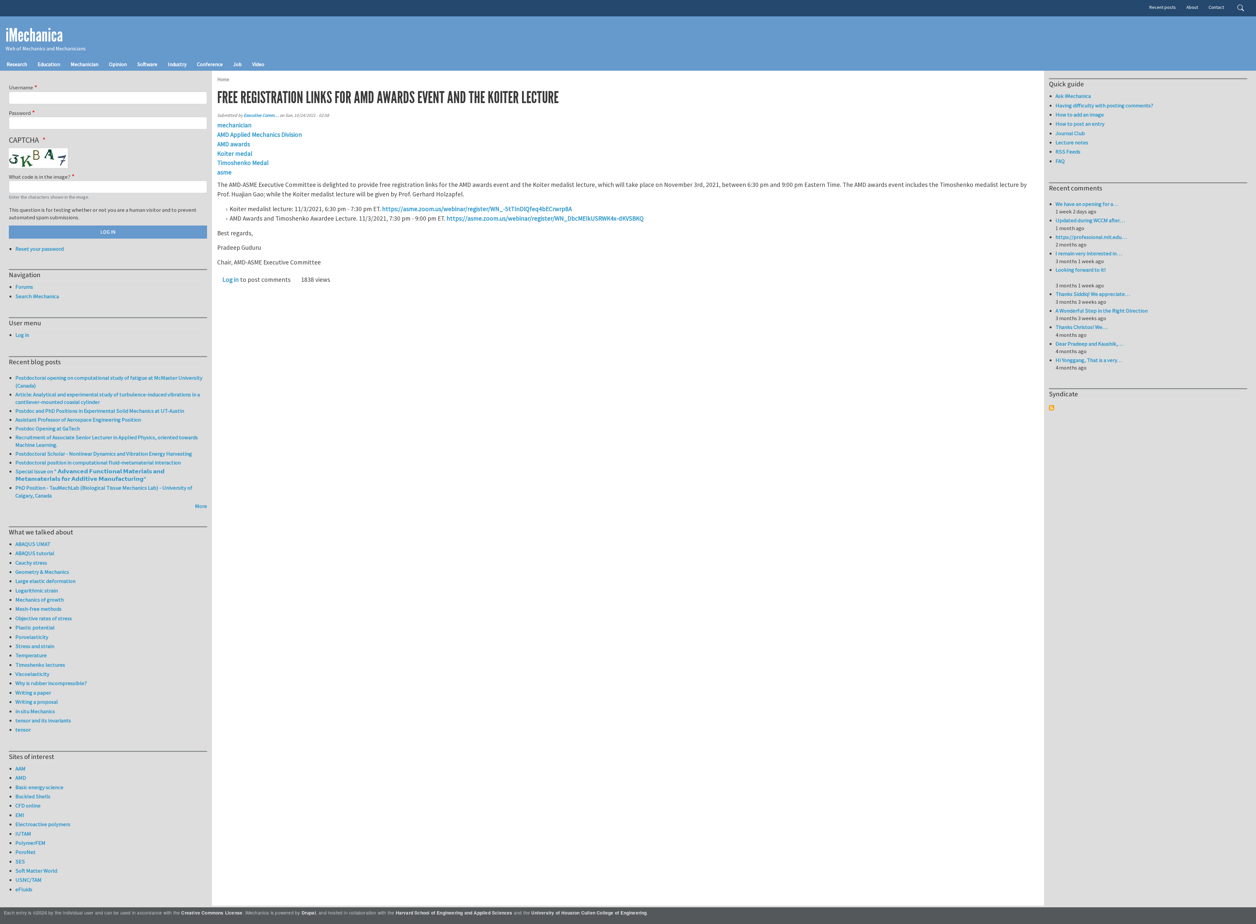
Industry (177, 64)
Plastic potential (35, 627)
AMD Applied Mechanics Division (259, 134)
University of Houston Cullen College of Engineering (589, 913)
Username (21, 87)
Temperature (31, 655)
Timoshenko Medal (243, 163)
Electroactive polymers (42, 824)
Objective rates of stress (43, 618)
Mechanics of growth (39, 599)
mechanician (234, 125)
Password (20, 113)
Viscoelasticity (32, 674)
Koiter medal (234, 153)
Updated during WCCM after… (1090, 220)
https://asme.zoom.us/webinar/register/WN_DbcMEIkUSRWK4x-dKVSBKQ (545, 218)
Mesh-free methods (38, 608)
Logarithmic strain (36, 590)
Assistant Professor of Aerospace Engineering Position (78, 419)
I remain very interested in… (1088, 253)
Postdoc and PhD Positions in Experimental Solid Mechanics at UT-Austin (99, 410)
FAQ (1060, 161)
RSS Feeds (1067, 151)
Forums (24, 286)
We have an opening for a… (1086, 204)
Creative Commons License (211, 913)
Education (49, 64)
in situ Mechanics (35, 711)
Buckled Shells (32, 796)
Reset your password (39, 248)
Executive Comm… (261, 115)
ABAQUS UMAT (32, 544)
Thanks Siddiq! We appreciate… (1092, 294)
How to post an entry (1080, 123)
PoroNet (25, 852)
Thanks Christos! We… (1081, 327)
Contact (1216, 7)
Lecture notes (1071, 142)
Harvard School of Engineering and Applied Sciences (454, 913)
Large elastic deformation (45, 581)
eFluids (23, 889)
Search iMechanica (37, 296)
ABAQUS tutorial (34, 553)
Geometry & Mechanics (42, 571)
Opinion (118, 64)
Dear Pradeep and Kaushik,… (1089, 343)
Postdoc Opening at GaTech (47, 428)
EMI (19, 815)
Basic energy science (39, 787)
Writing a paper (33, 692)
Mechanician (84, 64)
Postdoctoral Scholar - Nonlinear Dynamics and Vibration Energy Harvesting (103, 453)
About (1192, 7)
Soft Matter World (36, 870)
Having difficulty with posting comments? (1104, 105)
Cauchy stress (31, 562)
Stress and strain (34, 646)
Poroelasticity (31, 637)
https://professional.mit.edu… (1091, 237)
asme (224, 172)
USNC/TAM (28, 879)
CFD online (28, 805)
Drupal (309, 913)
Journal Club (1070, 133)
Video (258, 64)
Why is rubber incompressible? (51, 683)
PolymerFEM (30, 842)
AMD (20, 777)
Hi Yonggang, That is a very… (1088, 360)
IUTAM (23, 833)
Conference (210, 64)
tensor (23, 729)
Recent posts (1162, 7)
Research (17, 64)
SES (20, 861)
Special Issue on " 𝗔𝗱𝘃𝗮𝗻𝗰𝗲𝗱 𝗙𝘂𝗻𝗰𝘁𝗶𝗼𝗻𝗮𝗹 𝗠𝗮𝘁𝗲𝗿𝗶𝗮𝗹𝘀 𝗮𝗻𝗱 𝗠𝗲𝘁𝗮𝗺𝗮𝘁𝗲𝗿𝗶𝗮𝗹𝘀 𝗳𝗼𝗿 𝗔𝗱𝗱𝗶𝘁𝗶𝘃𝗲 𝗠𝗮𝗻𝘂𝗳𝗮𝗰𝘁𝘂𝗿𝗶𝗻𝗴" (90, 475)
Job (237, 64)
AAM (20, 768)
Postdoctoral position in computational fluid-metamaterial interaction (98, 462)
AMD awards (233, 144)
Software (147, 64)
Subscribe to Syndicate (1051, 407)
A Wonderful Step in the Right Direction (1101, 310)
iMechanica (34, 35)
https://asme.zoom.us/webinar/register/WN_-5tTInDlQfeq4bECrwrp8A (477, 209)
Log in (230, 279)
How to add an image (1079, 114)
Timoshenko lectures (40, 664)
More (201, 506)
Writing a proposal (36, 701)
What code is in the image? (39, 176)
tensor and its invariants (43, 720)
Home (223, 79)
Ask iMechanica (1073, 96)
